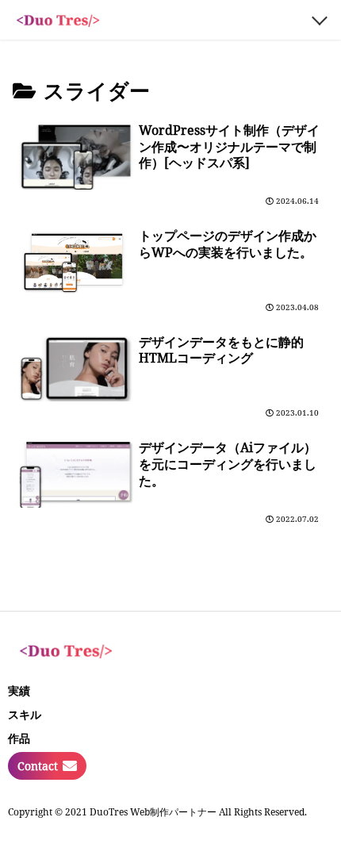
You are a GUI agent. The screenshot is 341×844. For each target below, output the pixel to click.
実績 (19, 690)
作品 (19, 738)
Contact (37, 765)
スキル (24, 714)
